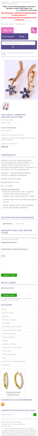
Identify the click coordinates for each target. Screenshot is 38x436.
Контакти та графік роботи (9, 3)
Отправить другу (8, 120)
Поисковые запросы (16, 422)
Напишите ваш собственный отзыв (16, 231)
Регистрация (8, 36)
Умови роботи (5, 2)
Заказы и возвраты (20, 424)
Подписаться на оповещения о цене (12, 135)
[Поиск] (13, 47)
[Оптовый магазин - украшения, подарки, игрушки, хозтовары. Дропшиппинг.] (7, 30)
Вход (21, 36)
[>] (35, 309)
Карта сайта (4, 422)
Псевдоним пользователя (9, 242)
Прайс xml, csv (16, 2)
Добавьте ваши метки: (7, 288)
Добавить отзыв (6, 122)
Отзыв (3, 256)
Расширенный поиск (7, 424)
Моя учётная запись (7, 24)
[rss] (3, 404)
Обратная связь (6, 426)
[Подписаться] (35, 414)
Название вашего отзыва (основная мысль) (14, 249)
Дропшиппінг (26, 2)
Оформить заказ (20, 24)
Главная (3, 53)
